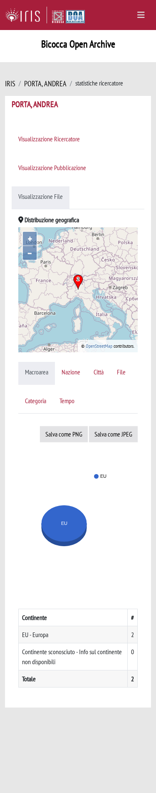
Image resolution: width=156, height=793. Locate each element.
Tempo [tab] (66, 400)
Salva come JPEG (113, 434)
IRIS (10, 83)
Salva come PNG (63, 434)
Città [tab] (99, 372)
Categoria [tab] (35, 400)
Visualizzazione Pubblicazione (52, 167)
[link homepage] (26, 15)
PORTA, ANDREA (45, 83)
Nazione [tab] (71, 372)
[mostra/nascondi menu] (141, 15)
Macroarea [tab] (36, 372)
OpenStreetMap (99, 346)
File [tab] (121, 372)
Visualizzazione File (40, 196)
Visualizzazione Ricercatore (49, 139)
